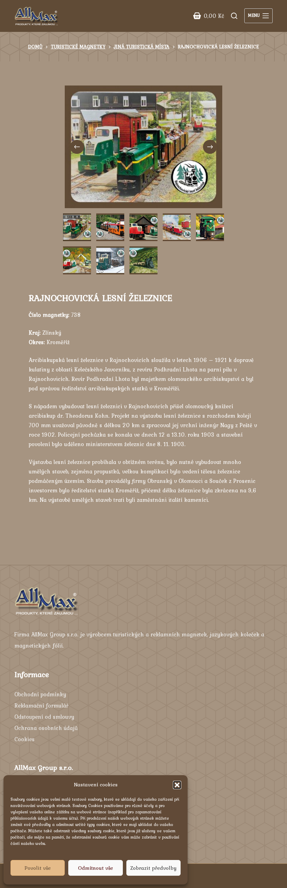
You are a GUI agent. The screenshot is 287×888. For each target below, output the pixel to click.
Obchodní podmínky (40, 694)
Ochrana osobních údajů (46, 728)
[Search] (234, 16)
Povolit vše (37, 868)
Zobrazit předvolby (153, 868)
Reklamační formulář (41, 705)
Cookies (24, 739)
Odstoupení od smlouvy (44, 716)
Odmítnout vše (95, 868)
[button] (177, 784)
